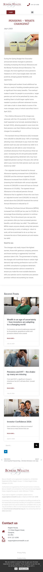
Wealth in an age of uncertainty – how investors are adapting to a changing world (21, 322)
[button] (32, 12)
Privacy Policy (21, 552)
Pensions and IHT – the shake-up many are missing (21, 373)
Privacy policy (24, 569)
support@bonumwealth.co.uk (11, 497)
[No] (41, 566)
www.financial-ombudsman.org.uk (14, 509)
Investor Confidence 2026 (19, 422)
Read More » (11, 338)
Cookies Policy (21, 558)
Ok (16, 569)
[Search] (36, 445)
